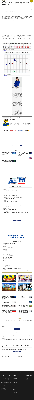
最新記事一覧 (17, 351)
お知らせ (27, 381)
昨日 (13, 187)
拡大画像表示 (4, 50)
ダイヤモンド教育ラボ (16, 392)
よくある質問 (3, 385)
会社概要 (27, 378)
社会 (2, 6)
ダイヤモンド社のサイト (16, 375)
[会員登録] (31, 1)
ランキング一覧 (17, 220)
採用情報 (27, 379)
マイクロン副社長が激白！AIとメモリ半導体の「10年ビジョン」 (25, 323)
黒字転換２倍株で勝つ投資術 (7, 6)
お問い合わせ (3, 388)
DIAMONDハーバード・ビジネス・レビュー (18, 379)
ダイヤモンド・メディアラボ (16, 393)
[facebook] (17, 373)
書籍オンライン (15, 382)
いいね (28, 187)
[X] (13, 373)
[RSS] (20, 373)
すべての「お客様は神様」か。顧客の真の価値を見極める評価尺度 (9, 320)
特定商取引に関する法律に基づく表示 (6, 382)
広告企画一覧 (20, 356)
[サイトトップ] (3, 1)
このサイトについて (3, 376)
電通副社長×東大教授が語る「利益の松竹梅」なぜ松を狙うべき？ (9, 323)
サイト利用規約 (3, 381)
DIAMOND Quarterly (15, 388)
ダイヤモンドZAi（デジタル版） (17, 381)
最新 (5, 187)
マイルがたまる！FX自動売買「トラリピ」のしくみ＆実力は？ (9, 326)
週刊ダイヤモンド (15, 378)
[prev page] (13, 145)
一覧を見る (17, 329)
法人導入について (3, 389)
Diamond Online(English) (16, 376)
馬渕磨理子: (5, 5)
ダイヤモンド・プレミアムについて (5, 378)
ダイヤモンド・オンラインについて (6, 375)
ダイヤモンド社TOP (28, 376)
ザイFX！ (14, 385)
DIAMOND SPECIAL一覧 (5, 356)
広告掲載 (2, 386)
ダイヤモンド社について (29, 375)
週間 (20, 187)
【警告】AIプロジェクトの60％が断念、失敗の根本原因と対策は (25, 320)
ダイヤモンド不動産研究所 (16, 386)
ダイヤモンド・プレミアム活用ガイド (6, 379)
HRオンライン (15, 389)
